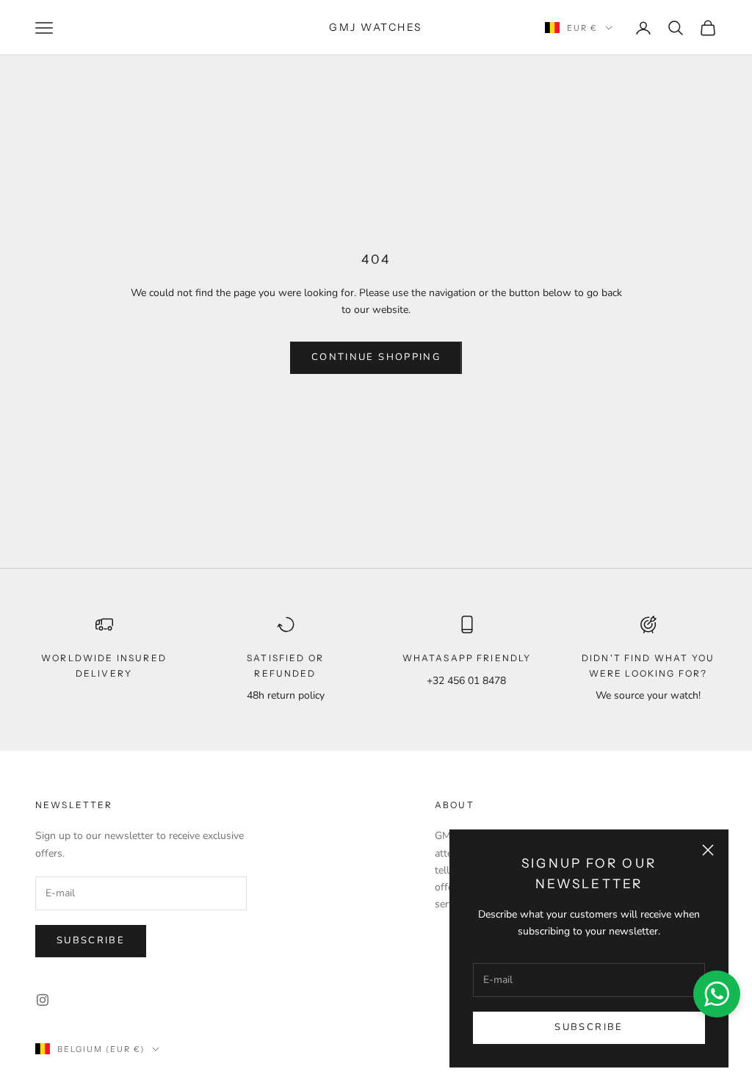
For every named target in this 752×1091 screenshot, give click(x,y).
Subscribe (588, 1027)
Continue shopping (376, 357)
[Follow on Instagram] (42, 1000)
